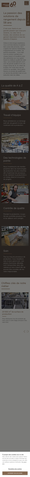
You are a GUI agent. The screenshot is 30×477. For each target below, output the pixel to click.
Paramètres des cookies (15, 469)
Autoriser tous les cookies (15, 473)
